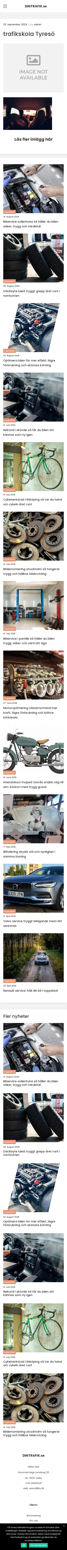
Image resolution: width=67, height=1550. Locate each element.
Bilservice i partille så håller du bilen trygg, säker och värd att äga (28, 641)
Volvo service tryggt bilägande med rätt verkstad (32, 923)
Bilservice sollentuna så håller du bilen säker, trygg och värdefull (30, 224)
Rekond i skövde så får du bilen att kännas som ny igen (28, 432)
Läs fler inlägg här (33, 139)
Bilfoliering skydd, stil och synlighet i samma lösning (29, 854)
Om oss (33, 1520)
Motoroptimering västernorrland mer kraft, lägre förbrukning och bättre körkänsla (30, 712)
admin (37, 24)
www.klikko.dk (36, 1488)
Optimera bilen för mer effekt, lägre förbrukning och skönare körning (29, 362)
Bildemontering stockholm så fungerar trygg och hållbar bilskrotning (31, 571)
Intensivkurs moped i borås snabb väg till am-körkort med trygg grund (33, 784)
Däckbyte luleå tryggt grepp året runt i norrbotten (31, 293)
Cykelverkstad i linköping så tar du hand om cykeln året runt (32, 501)
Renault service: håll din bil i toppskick (30, 991)
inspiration (9, 212)
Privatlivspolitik (38, 1545)
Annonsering (34, 1515)
